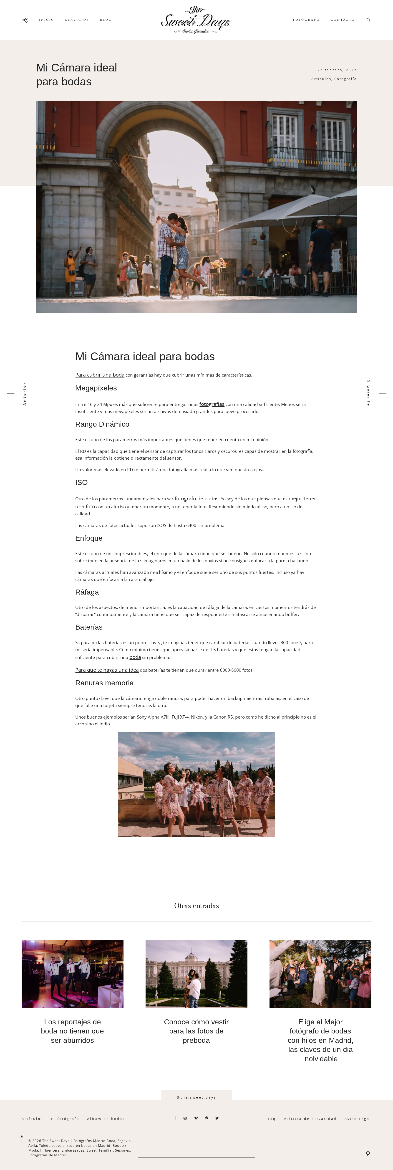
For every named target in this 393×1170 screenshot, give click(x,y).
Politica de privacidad (310, 1119)
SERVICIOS (77, 20)
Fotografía (345, 78)
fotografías (211, 404)
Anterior (24, 394)
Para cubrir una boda (99, 374)
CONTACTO (343, 20)
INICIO (46, 20)
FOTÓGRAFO (306, 20)
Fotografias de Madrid (47, 1155)
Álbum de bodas (106, 1119)
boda (135, 657)
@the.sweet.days (196, 1097)
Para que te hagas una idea (107, 669)
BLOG (106, 20)
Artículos (321, 78)
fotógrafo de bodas (197, 498)
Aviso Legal (358, 1119)
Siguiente (368, 393)
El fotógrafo (65, 1119)
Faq (272, 1119)
